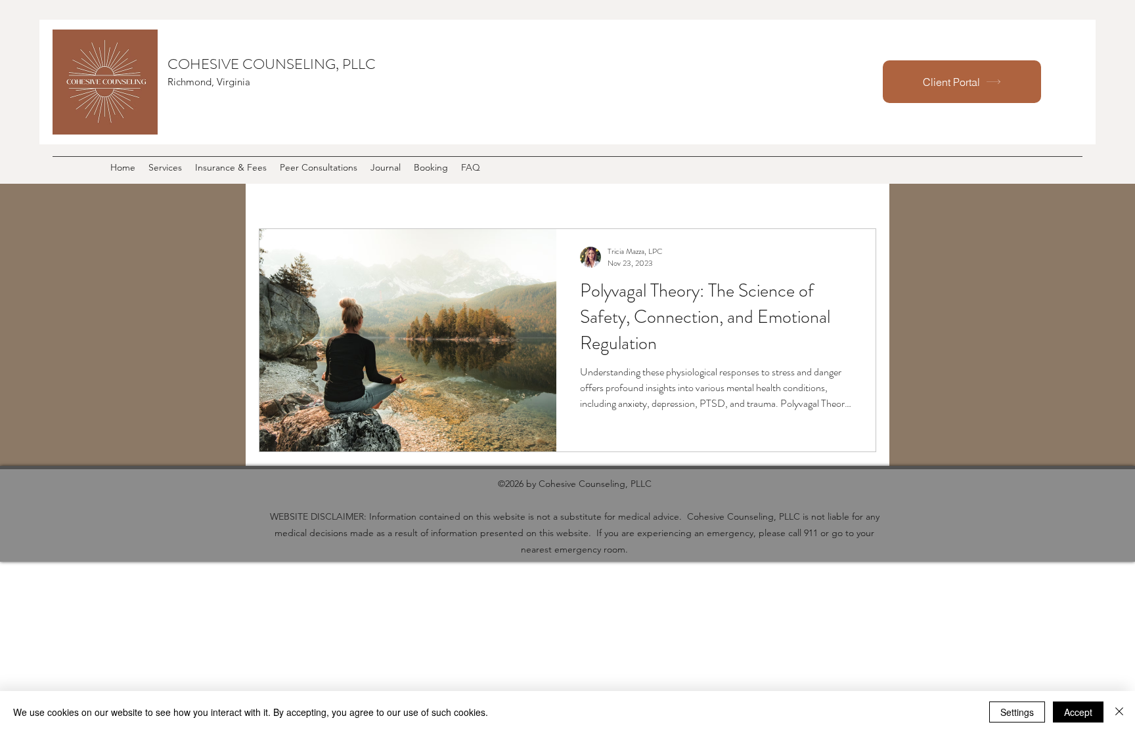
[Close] (1119, 712)
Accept (1078, 712)
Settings (1017, 712)
